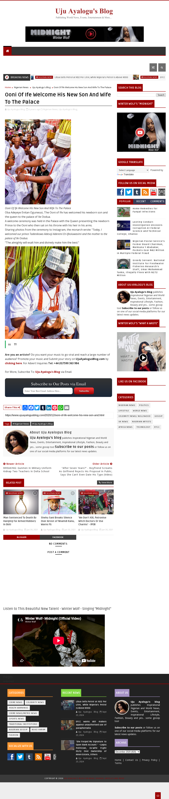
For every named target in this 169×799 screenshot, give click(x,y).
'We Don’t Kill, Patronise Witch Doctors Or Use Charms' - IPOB (92, 521)
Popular (125, 201)
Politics (95, 59)
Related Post (13, 482)
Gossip (109, 59)
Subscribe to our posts (74, 447)
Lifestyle (123, 59)
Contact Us (12, 67)
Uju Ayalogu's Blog (17, 59)
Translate (129, 174)
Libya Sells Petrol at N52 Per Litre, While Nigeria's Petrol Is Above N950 (71, 77)
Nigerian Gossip (18, 729)
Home (8, 87)
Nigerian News (63, 59)
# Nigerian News (21, 423)
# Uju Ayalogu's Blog (42, 423)
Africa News (126, 427)
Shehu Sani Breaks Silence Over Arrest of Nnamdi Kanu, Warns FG (58, 521)
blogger (21, 537)
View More (106, 482)
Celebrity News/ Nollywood (135, 416)
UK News (81, 59)
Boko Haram (39, 729)
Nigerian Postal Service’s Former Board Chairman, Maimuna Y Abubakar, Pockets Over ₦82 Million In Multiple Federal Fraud (141, 247)
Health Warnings (18, 708)
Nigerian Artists (141, 421)
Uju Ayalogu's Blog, (68, 109)
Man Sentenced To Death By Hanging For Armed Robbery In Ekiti (19, 521)
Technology (143, 427)
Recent (141, 201)
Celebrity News (35, 702)
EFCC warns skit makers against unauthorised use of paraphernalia (91, 724)
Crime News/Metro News (23, 713)
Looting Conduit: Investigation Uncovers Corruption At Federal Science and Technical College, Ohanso (140, 228)
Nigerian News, (50, 109)
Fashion (13, 735)
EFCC (157, 427)
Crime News (15, 702)
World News (42, 59)
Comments (157, 201)
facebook (57, 537)
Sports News (16, 718)
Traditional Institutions (23, 724)
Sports (140, 59)
